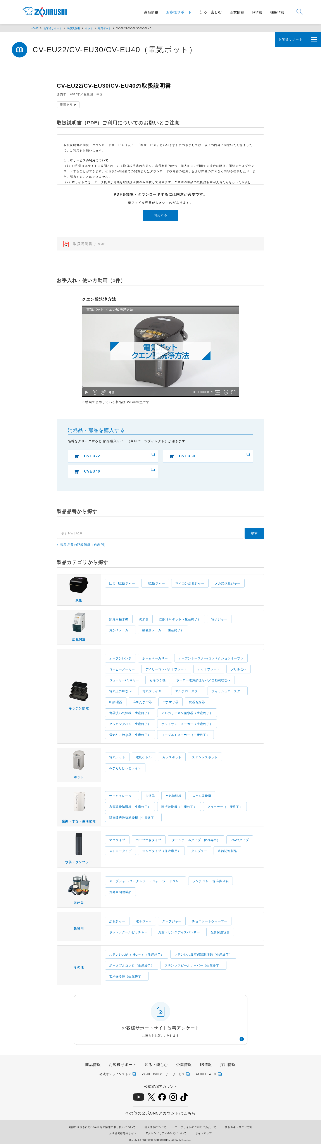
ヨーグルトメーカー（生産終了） (185, 735)
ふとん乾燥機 (201, 796)
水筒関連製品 (227, 851)
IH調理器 (115, 702)
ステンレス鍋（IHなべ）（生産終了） (136, 954)
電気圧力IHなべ (120, 691)
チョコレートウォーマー (209, 921)
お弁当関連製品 (120, 892)
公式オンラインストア (115, 1074)
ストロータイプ (120, 851)
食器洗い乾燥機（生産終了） (130, 713)
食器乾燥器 (197, 702)
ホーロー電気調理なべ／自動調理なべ (203, 680)
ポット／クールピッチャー (128, 932)
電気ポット (104, 28)
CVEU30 (187, 456)
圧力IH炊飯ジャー (122, 583)
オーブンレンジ (120, 658)
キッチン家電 (79, 708)
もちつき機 (158, 680)
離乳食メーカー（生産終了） (163, 630)
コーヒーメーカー (122, 669)
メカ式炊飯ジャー (228, 583)
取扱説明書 (73, 28)
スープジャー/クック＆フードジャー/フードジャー (145, 881)
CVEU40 (92, 471)
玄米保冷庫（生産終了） (127, 976)
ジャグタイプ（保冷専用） (161, 851)
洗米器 (143, 619)
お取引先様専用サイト (123, 1133)
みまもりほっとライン (125, 768)
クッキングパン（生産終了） (130, 724)
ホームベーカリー (155, 658)
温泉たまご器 (142, 702)
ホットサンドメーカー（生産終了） (187, 724)
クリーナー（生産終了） (225, 806)
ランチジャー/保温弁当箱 (210, 881)
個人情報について (155, 1127)
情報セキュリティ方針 (238, 1127)
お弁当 (79, 902)
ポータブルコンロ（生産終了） (131, 965)
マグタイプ (117, 840)
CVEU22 (92, 456)
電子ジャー (219, 619)
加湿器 (150, 796)
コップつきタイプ (149, 840)
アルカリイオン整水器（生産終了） (187, 713)
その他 (79, 967)
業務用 (79, 928)
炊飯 (79, 600)
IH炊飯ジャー (155, 583)
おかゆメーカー (120, 630)
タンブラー (199, 851)
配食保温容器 (220, 932)
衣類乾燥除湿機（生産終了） (130, 806)
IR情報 (257, 12)
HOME (34, 28)
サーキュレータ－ (122, 796)
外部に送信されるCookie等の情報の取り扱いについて (102, 1127)
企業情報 (237, 12)
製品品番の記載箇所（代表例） (83, 544)
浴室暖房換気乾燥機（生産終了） (133, 817)
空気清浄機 (174, 796)
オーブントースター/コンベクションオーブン (211, 658)
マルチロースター (188, 691)
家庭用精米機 (118, 619)
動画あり (66, 104)
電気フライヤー (153, 691)
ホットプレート (209, 669)
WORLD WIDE (206, 1074)
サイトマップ (203, 1133)
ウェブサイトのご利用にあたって (195, 1127)
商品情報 (151, 12)
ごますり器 (170, 702)
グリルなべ (239, 669)
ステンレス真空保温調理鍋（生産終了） (203, 954)
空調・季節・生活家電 (79, 821)
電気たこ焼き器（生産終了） (130, 735)
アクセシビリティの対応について (166, 1133)
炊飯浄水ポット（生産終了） (180, 619)
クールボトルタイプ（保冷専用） (196, 840)
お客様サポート (179, 11)
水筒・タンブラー (78, 862)
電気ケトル (144, 757)
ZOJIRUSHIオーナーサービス (163, 1074)
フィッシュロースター (227, 691)
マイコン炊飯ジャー (189, 583)
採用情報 (277, 12)
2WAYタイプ (240, 840)
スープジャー (171, 921)
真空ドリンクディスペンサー (179, 932)
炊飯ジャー (117, 921)
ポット (89, 28)
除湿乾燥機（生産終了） (179, 806)
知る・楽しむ (211, 11)
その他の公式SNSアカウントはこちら (160, 1113)
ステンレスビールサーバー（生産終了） (194, 965)
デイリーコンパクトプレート (166, 669)
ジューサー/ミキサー (124, 680)
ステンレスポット (205, 757)
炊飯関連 (79, 639)
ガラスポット (171, 757)
